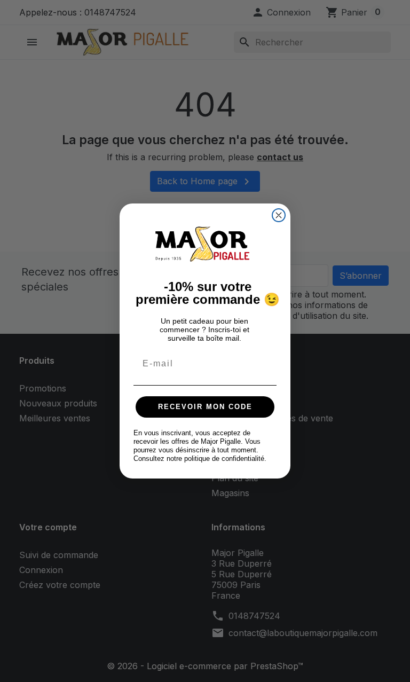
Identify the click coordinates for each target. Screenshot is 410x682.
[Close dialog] (278, 215)
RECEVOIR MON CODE (205, 407)
